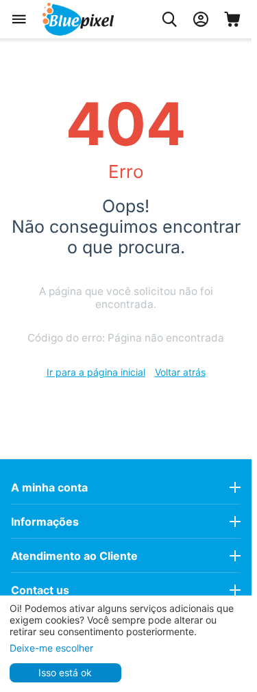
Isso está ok (65, 672)
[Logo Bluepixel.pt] (78, 19)
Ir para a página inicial (96, 372)
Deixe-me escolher (51, 648)
